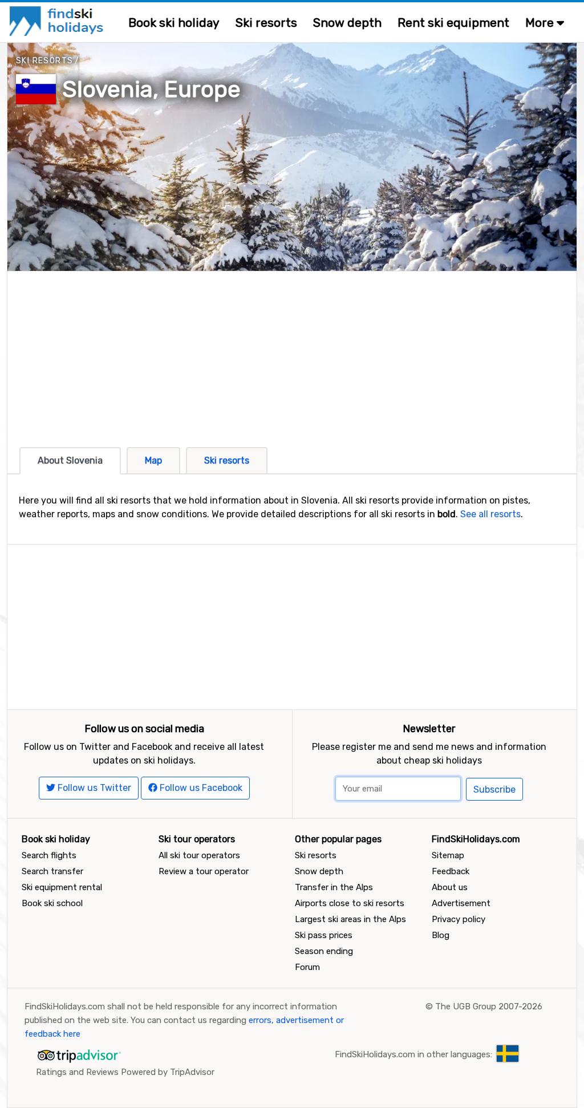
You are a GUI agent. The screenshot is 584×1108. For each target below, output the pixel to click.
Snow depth (347, 22)
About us (450, 887)
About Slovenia (70, 460)
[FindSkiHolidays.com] (58, 20)
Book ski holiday (174, 22)
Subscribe (494, 789)
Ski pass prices (323, 935)
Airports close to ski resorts (349, 903)
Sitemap (448, 855)
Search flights (49, 855)
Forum (307, 967)
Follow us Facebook (199, 787)
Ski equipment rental (62, 887)
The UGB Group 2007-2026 (488, 1006)
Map (153, 460)
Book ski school (52, 903)
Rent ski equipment (453, 22)
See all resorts (490, 514)
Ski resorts (266, 22)
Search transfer (52, 871)
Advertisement (461, 903)
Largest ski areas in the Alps (350, 919)
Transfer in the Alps (334, 887)
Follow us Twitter (93, 787)
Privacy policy (458, 919)
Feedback (450, 871)
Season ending (324, 951)
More (541, 22)
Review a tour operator (204, 871)
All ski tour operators (199, 855)
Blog (440, 935)
